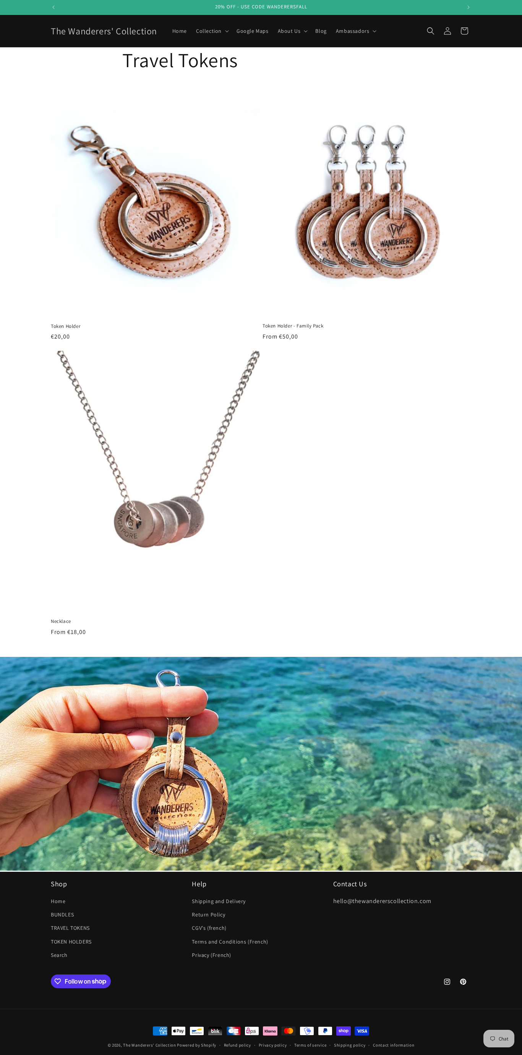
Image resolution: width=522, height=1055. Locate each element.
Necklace (61, 621)
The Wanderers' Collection (149, 1045)
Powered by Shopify (196, 1045)
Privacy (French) (211, 955)
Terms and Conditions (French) (230, 941)
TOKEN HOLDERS (71, 941)
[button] (211, 31)
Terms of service (310, 1044)
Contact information (393, 1044)
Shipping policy (350, 1044)
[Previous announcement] (53, 7)
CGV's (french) (209, 928)
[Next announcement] (468, 7)
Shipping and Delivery (219, 901)
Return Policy (208, 914)
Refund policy (237, 1044)
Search (59, 955)
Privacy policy (273, 1044)
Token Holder (65, 326)
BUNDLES (62, 914)
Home (58, 901)
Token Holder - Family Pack (293, 326)
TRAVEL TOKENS (70, 928)
